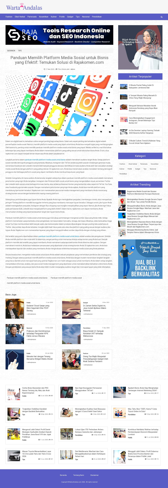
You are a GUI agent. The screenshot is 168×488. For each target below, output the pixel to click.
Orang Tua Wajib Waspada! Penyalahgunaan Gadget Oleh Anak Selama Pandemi (95, 359)
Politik (62, 17)
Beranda (63, 475)
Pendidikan (97, 17)
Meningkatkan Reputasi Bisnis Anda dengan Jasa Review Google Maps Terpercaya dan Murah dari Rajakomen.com (144, 224)
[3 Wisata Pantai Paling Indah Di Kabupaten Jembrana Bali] (125, 86)
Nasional (86, 17)
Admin (73, 69)
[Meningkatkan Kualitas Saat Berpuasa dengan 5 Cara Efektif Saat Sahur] (70, 412)
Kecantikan (43, 17)
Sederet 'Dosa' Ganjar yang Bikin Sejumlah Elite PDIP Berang (38, 308)
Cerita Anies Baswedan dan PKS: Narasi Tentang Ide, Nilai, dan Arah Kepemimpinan (36, 390)
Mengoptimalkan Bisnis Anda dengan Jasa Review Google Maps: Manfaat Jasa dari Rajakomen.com (144, 208)
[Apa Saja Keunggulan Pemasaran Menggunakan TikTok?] (70, 392)
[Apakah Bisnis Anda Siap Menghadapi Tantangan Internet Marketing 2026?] (123, 392)
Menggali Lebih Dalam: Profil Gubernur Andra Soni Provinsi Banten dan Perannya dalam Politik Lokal (143, 453)
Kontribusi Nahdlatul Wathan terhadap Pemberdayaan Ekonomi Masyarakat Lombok (143, 432)
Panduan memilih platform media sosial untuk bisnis (27, 278)
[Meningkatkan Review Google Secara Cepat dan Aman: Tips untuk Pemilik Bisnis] (123, 201)
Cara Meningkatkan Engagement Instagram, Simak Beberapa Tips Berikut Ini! (142, 120)
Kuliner (54, 17)
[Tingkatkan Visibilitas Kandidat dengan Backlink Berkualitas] (18, 414)
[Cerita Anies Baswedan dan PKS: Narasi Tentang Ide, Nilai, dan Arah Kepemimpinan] (18, 393)
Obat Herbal (20, 17)
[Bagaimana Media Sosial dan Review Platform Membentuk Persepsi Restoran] (123, 194)
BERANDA (11, 51)
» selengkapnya (31, 314)
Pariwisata (32, 17)
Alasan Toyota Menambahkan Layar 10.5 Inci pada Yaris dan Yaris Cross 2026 (36, 453)
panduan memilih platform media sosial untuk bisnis (45, 160)
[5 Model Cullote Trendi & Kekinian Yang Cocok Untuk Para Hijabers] (125, 142)
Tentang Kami (78, 475)
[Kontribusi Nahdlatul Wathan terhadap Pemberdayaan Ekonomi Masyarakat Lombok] (123, 433)
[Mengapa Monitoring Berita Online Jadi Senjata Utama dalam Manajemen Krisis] (123, 232)
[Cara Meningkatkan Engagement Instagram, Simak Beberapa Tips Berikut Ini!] (125, 119)
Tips (78, 17)
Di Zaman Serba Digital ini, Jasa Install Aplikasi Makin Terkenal (94, 308)
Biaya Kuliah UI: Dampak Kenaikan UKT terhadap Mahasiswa (93, 333)
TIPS (20, 51)
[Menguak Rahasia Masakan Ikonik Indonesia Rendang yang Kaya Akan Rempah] (125, 107)
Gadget (70, 17)
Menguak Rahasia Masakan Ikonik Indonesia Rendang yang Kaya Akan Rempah (143, 108)
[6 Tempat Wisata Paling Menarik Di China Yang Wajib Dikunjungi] (125, 97)
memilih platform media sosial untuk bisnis (23, 283)
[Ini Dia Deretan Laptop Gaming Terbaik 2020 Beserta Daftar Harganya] (125, 132)
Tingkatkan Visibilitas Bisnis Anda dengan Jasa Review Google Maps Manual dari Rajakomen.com (143, 216)
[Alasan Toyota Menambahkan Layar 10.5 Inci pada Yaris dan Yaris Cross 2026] (18, 456)
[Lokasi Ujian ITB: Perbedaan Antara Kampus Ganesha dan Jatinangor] (70, 434)
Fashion (9, 17)
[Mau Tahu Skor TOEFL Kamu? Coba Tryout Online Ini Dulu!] (123, 413)
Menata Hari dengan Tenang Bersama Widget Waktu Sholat (40, 357)
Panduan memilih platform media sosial (66, 278)
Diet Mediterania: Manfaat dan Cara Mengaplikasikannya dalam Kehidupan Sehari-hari (90, 453)
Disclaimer (95, 475)
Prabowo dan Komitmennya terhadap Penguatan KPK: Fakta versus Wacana (38, 333)
